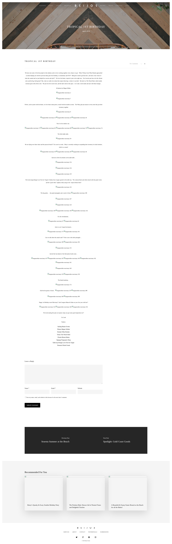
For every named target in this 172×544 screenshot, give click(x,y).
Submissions (104, 532)
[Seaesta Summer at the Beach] (55, 440)
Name (27, 388)
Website (80, 388)
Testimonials (92, 532)
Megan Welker (67, 88)
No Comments (133, 63)
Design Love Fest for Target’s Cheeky (43, 180)
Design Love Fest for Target (66, 342)
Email (53, 388)
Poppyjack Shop (66, 340)
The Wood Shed (90, 81)
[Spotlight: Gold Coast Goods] (116, 440)
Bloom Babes (66, 337)
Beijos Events (66, 326)
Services (66, 532)
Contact (82, 532)
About (74, 532)
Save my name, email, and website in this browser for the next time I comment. (46, 397)
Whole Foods (66, 345)
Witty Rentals (92, 73)
